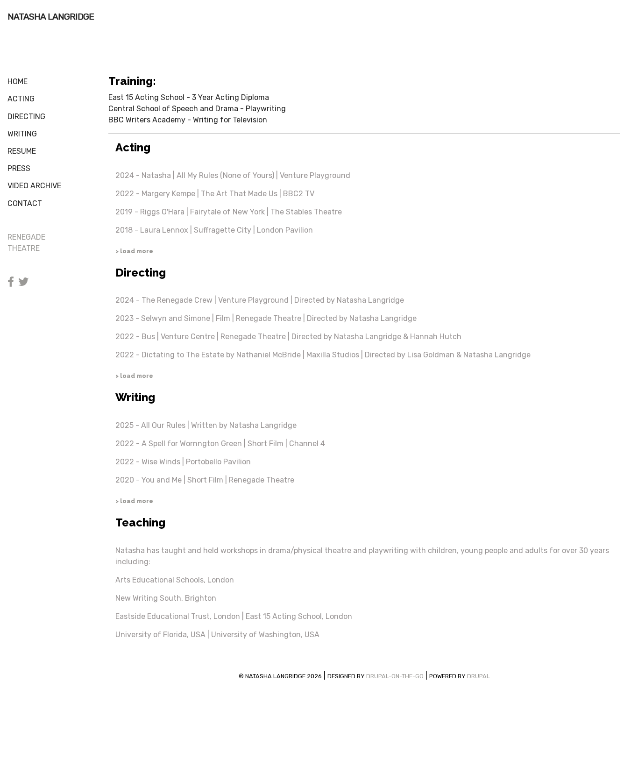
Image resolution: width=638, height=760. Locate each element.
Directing (26, 116)
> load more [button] (134, 251)
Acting (21, 98)
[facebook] (10, 282)
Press (18, 168)
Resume (21, 151)
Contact (24, 203)
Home (17, 81)
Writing (22, 133)
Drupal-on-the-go (395, 676)
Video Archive (34, 185)
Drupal (478, 676)
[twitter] (23, 282)
